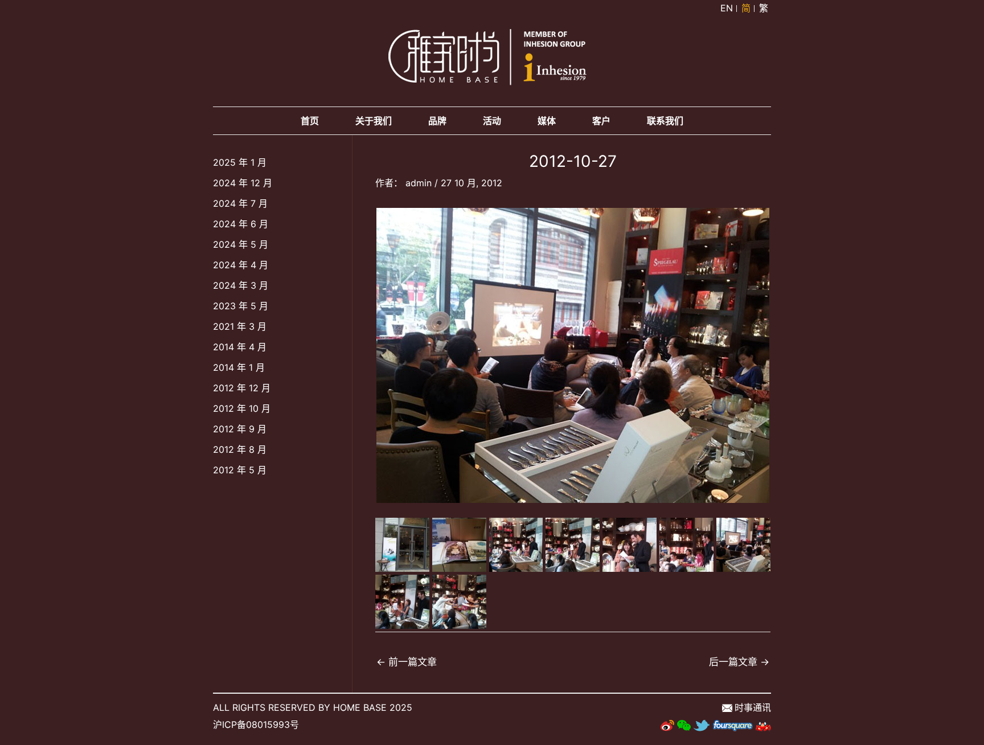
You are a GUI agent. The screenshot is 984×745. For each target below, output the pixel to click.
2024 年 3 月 (240, 285)
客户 (601, 120)
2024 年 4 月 (240, 265)
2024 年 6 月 (240, 224)
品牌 (437, 120)
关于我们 (373, 120)
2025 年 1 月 (239, 162)
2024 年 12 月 (242, 183)
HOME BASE (360, 707)
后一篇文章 (739, 662)
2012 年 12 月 (241, 388)
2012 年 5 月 (239, 470)
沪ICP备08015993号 (256, 724)
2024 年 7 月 (240, 203)
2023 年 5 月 (240, 306)
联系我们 (665, 120)
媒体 (547, 120)
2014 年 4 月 (239, 347)
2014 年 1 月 (239, 367)
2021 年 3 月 (239, 326)
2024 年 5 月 (240, 244)
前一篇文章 (406, 662)
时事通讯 (753, 707)
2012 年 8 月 (239, 449)
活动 (492, 120)
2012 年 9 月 (239, 429)
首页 (310, 120)
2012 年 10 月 (241, 408)
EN (726, 8)
